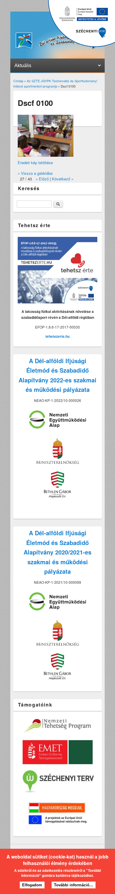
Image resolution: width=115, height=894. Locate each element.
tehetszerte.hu (57, 336)
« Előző (42, 179)
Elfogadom (32, 885)
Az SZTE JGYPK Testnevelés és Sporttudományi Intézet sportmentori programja (55, 83)
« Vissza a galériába (35, 173)
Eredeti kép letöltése (35, 162)
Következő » (62, 179)
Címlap (18, 80)
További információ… (73, 885)
